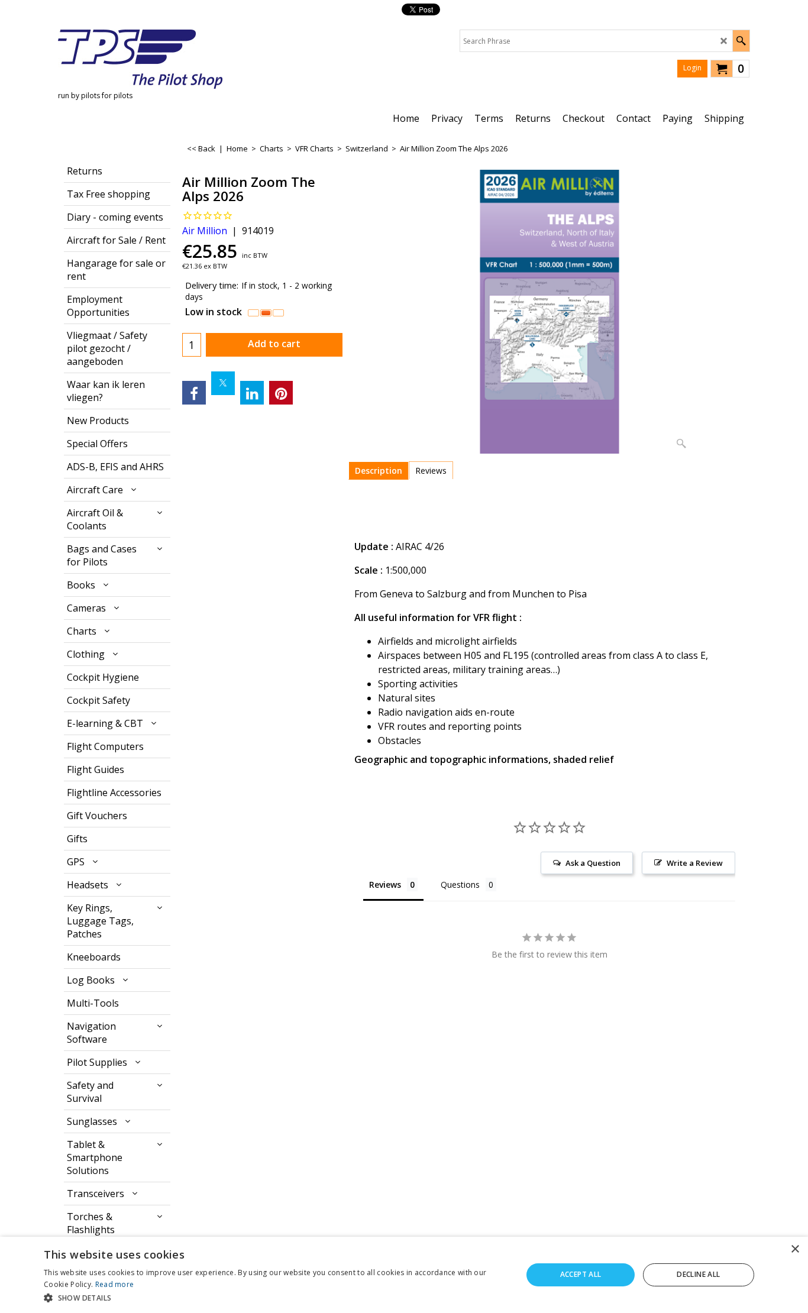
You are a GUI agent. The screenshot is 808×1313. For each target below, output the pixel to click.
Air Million (204, 230)
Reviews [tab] (385, 884)
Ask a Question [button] (592, 863)
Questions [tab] (460, 884)
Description (378, 470)
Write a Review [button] (695, 863)
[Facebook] (194, 393)
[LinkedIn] (252, 393)
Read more (114, 1284)
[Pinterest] (281, 393)
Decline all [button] (698, 1274)
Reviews (431, 470)
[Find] (740, 40)
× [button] (794, 1249)
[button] (276, 1297)
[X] (223, 383)
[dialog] (404, 1275)
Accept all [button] (581, 1274)
